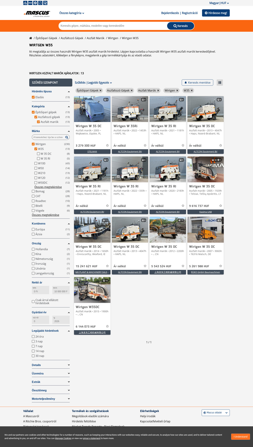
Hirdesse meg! (217, 13)
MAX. (55, 288)
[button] (50, 83)
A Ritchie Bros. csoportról (39, 421)
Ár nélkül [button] (120, 145)
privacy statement (91, 438)
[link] (92, 109)
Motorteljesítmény (43, 398)
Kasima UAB (205, 211)
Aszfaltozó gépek (72, 38)
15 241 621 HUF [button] (86, 266)
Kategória (38, 106)
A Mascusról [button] (31, 416)
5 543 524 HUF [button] (161, 266)
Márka (36, 131)
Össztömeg (39, 390)
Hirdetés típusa (42, 91)
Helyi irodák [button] (147, 416)
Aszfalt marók (95, 38)
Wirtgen (113, 38)
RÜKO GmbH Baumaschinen (205, 272)
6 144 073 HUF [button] (86, 326)
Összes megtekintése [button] (48, 187)
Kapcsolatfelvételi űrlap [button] (155, 421)
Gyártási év (39, 312)
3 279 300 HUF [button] (86, 145)
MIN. (34, 288)
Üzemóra (38, 373)
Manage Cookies (63, 438)
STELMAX (92, 151)
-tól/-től (35, 318)
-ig (54, 318)
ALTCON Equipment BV (130, 151)
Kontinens (38, 223)
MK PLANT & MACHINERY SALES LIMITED (96, 272)
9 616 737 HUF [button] (199, 206)
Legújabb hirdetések (45, 330)
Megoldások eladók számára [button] (90, 416)
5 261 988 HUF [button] (199, 266)
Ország (36, 243)
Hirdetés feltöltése (84, 421)
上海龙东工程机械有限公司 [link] (167, 272)
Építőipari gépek (46, 38)
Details (36, 365)
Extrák (36, 381)
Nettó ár (37, 282)
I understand (240, 436)
